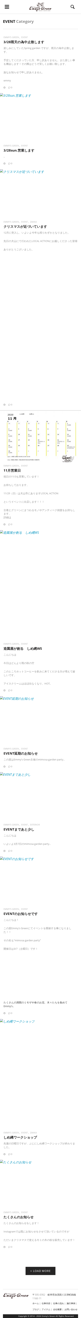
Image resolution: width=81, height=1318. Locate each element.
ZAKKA (33, 222)
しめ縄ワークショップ (20, 1137)
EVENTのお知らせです (21, 913)
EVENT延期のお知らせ (21, 753)
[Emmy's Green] (40, 7)
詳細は (7, 517)
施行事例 (71, 1303)
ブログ (35, 1309)
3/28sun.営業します (19, 150)
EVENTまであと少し (19, 829)
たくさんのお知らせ (19, 1217)
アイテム (46, 1309)
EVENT (24, 37)
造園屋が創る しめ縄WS (23, 648)
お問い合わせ (70, 1309)
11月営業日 (12, 470)
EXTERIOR (35, 825)
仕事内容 (46, 1303)
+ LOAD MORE (40, 1271)
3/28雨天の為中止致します (24, 42)
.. (4, 156)
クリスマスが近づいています (25, 226)
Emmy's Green (11, 37)
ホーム (35, 1303)
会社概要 (57, 1309)
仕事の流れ (58, 1303)
